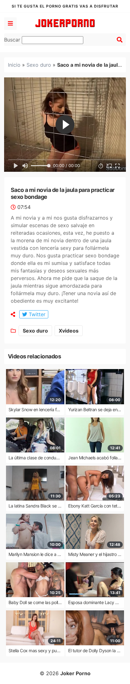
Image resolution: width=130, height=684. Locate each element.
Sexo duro (39, 65)
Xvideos (69, 331)
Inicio (14, 65)
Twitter (36, 314)
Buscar (13, 39)
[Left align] (10, 23)
